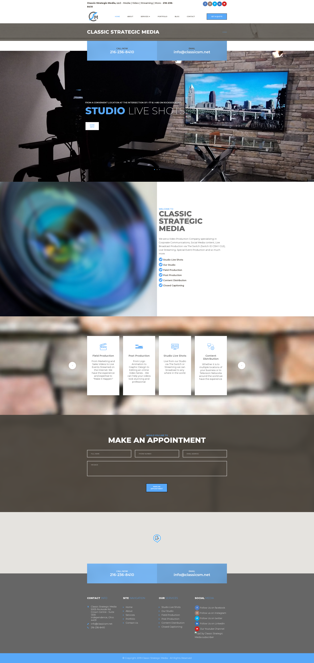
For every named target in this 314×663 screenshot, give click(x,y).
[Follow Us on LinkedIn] (197, 623)
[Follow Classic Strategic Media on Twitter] (214, 3)
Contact (191, 16)
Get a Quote (216, 16)
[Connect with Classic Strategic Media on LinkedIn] (219, 3)
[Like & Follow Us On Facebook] (205, 3)
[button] (157, 538)
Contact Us (132, 623)
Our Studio (169, 265)
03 (159, 169)
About (130, 16)
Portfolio (162, 16)
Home (117, 16)
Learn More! (157, 131)
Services (130, 615)
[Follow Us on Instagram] (210, 3)
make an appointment (157, 488)
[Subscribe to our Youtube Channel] (224, 3)
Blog (177, 16)
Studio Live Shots (173, 259)
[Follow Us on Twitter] (197, 618)
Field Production (172, 270)
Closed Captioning (173, 285)
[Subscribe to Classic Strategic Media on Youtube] (197, 628)
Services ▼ (145, 16)
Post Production (172, 275)
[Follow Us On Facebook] (197, 607)
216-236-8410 (122, 52)
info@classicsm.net (192, 52)
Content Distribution (174, 280)
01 (154, 169)
